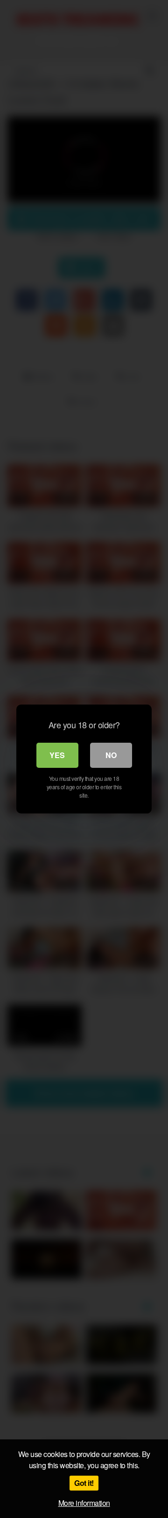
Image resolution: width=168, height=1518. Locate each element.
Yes (57, 755)
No (111, 755)
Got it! (84, 1483)
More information (84, 1503)
